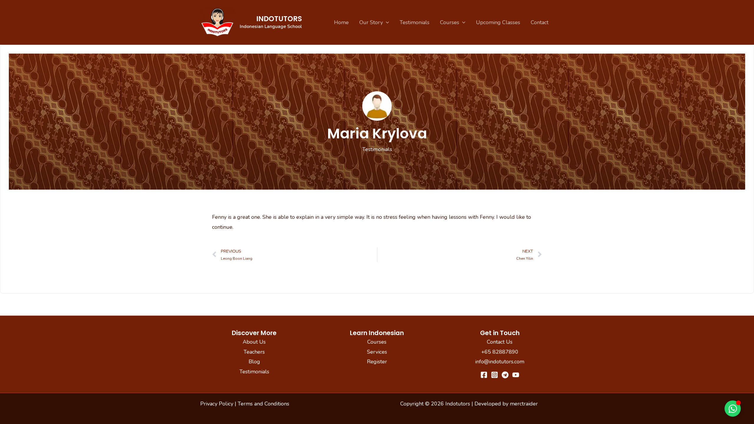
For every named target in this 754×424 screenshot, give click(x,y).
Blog (254, 361)
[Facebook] (483, 374)
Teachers (254, 351)
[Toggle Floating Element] (733, 408)
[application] (386, 22)
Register (377, 361)
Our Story (371, 22)
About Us (254, 341)
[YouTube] (515, 374)
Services (377, 351)
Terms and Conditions (263, 403)
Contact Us (499, 341)
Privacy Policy (216, 403)
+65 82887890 (499, 351)
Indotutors (279, 19)
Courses (449, 22)
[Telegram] (505, 374)
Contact (539, 22)
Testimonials (414, 22)
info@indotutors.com (499, 361)
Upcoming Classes (498, 22)
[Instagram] (494, 374)
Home (341, 22)
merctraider (524, 403)
